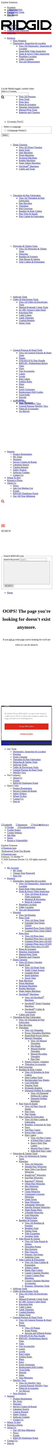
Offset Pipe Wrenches (35, 1183)
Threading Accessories (35, 1064)
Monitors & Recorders (35, 899)
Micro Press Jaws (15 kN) (37, 946)
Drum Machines (26, 155)
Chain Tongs (31, 1199)
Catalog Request (20, 467)
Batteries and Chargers (29, 957)
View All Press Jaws (34, 936)
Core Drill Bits (31, 1082)
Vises (21, 368)
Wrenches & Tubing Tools (25, 246)
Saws (21, 387)
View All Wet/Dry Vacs (30, 403)
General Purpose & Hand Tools (27, 350)
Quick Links (13, 785)
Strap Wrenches (32, 1202)
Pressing (17, 754)
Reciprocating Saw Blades (37, 1080)
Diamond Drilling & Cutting (38, 1090)
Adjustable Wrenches (34, 1204)
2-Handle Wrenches (34, 1212)
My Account (13, 25)
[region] (26, 723)
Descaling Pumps (33, 1246)
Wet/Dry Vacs (19, 401)
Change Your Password (18, 30)
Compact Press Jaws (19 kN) (38, 944)
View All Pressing (27, 915)
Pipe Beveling (25, 203)
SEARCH (9, 586)
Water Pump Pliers (33, 1210)
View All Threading (34, 1030)
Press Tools (24, 917)
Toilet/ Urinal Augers (34, 970)
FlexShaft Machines (29, 166)
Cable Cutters (25, 315)
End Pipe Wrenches (34, 1177)
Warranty (17, 459)
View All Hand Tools (35, 967)
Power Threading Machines (37, 1033)
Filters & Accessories (28, 408)
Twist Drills (24, 394)
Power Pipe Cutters (34, 1132)
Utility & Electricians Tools (25, 299)
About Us (11, 483)
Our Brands (12, 15)
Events (16, 491)
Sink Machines (26, 152)
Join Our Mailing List (23, 488)
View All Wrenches (34, 1164)
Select (5, 135)
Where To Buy (14, 478)
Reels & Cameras (33, 902)
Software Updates (21, 472)
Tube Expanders (32, 1233)
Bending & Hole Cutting (30, 211)
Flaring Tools (31, 1231)
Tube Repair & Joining (29, 259)
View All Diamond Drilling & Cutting (39, 1094)
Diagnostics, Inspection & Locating (29, 751)
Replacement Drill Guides (31, 392)
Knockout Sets (26, 312)
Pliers (21, 384)
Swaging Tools (32, 1236)
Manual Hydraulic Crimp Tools (33, 307)
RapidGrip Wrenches (35, 1175)
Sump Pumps (31, 1330)
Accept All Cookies (26, 726)
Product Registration (22, 454)
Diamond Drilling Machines (39, 1099)
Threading (23, 206)
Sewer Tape (30, 978)
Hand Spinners (32, 975)
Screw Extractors (27, 389)
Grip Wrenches (32, 1215)
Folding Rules (25, 381)
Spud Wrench (31, 1189)
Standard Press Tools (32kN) (38, 928)
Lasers (22, 373)
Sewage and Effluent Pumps (38, 1333)
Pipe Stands (30, 1114)
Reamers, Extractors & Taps (38, 1124)
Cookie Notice (14, 830)
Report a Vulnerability (17, 840)
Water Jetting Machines (29, 163)
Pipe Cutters (30, 1135)
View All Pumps (32, 1328)
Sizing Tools (24, 323)
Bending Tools (31, 1228)
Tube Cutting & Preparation (32, 262)
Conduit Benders (27, 320)
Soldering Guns (32, 1257)
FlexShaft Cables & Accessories (34, 1010)
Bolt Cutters (24, 379)
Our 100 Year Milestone (24, 496)
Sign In (16, 801)
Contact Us (18, 475)
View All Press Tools (34, 920)
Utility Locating (26, 907)
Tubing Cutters (32, 1267)
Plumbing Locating (28, 904)
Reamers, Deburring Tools (37, 1286)
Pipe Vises (29, 1111)
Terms (10, 838)
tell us (11, 639)
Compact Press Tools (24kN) (38, 931)
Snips (21, 1375)
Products (11, 878)
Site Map (11, 835)
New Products (19, 1393)
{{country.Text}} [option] (15, 121)
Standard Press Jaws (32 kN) (38, 938)
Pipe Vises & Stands (28, 214)
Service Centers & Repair (25, 462)
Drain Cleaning (20, 144)
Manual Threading (33, 1038)
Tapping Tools (31, 1085)
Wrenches (23, 254)
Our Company (13, 775)
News (15, 485)
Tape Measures (26, 1377)
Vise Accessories (26, 371)
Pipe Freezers (31, 1249)
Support (10, 451)
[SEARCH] (27, 572)
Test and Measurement (29, 910)
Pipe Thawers (31, 1252)
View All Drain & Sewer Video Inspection (36, 895)
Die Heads (35, 1046)
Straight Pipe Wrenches (35, 1166)
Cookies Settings (26, 734)
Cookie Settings (14, 832)
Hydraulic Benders (33, 1088)
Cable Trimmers (26, 318)
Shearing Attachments (29, 952)
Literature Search (21, 464)
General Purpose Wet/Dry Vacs (33, 406)
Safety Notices (19, 470)
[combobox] (14, 94)
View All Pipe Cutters (41, 1138)
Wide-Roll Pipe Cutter (41, 1151)
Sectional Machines (28, 158)
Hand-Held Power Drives (37, 1035)
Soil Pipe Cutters (32, 1130)
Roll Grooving (25, 208)
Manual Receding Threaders (39, 1055)
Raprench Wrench (34, 1181)
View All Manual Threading (39, 1042)
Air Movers (24, 411)
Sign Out (11, 33)
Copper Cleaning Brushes (37, 1273)
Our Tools (11, 749)
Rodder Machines (27, 160)
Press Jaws (24, 933)
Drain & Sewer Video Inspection (34, 891)
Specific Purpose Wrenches (37, 1207)
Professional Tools (15, 12)
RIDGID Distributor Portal (25, 493)
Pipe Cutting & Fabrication (31, 216)
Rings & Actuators (27, 949)
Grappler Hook (32, 973)
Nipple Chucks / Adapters (37, 1062)
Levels (22, 376)
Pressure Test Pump (34, 1254)
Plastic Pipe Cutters (34, 1270)
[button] (26, 2)
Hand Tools (24, 150)
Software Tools (20, 297)
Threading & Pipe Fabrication (27, 195)
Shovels (22, 397)
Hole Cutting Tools (34, 1077)
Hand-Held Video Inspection (32, 889)
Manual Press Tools (28, 954)
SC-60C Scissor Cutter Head (32, 310)
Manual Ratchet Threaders (38, 1050)
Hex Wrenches (31, 1186)
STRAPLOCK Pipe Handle (32, 360)
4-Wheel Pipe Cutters (40, 1140)
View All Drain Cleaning (30, 147)
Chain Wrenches (32, 1191)
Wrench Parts (31, 1218)
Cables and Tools (27, 169)
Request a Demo (15, 480)
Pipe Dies (35, 1059)
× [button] (2, 862)
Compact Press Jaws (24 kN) (38, 941)
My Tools (11, 28)
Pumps (22, 358)
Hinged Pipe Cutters (40, 1148)
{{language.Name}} (16, 130)
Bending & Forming (28, 256)
